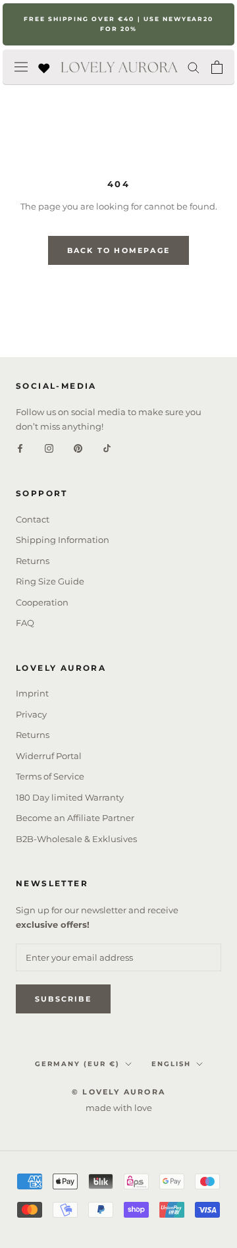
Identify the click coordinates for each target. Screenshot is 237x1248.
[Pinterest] (78, 448)
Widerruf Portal (49, 756)
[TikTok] (107, 448)
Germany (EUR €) (77, 1064)
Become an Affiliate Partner (75, 817)
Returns (32, 560)
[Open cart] (217, 67)
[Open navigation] (21, 67)
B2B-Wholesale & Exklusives (76, 839)
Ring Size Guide (50, 581)
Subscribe (63, 999)
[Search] (193, 66)
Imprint (32, 693)
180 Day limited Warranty (70, 797)
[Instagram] (49, 448)
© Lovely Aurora (118, 1091)
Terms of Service (50, 776)
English (171, 1064)
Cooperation (42, 602)
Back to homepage (118, 250)
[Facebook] (20, 448)
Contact (32, 519)
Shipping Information (62, 539)
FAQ (25, 622)
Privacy (31, 714)
